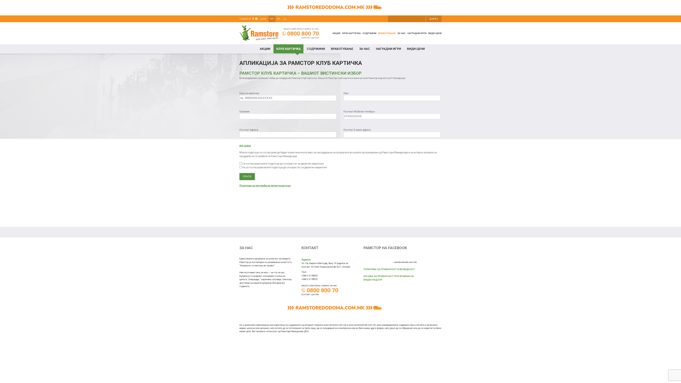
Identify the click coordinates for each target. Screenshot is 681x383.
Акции (336, 33)
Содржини (369, 33)
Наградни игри (417, 33)
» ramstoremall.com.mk (405, 262)
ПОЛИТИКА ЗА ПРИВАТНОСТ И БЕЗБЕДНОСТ (389, 269)
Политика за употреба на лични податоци (265, 185)
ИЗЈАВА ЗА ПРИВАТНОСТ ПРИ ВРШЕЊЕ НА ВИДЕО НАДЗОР (389, 278)
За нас (401, 33)
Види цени (435, 33)
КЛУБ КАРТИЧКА (351, 33)
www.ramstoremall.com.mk (362, 325)
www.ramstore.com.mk (335, 325)
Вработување (386, 33)
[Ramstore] (258, 33)
